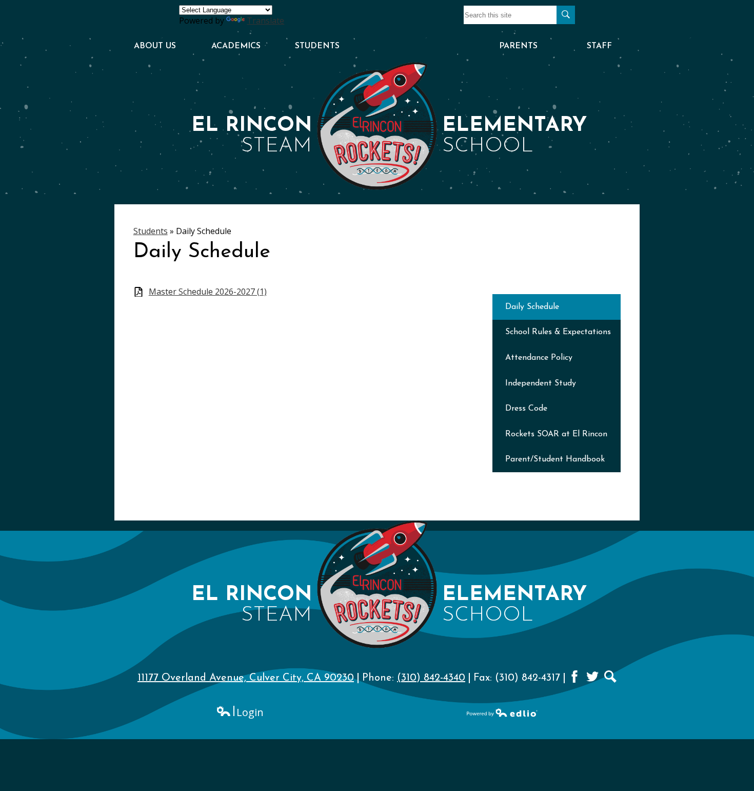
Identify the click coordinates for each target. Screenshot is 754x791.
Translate (265, 20)
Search (610, 676)
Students (150, 231)
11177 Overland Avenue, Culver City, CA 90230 (245, 678)
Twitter (592, 676)
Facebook (574, 676)
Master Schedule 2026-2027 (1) (208, 292)
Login (240, 712)
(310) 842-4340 (431, 678)
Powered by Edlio (502, 712)
